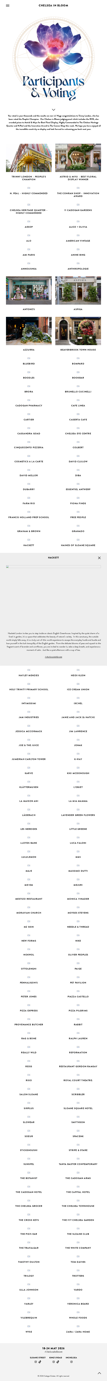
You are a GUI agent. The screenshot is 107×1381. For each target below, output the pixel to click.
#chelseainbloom (53, 656)
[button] (29, 164)
